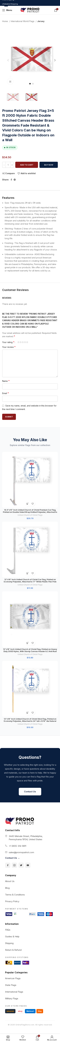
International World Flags (23, 21)
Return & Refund (13, 950)
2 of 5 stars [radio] (21, 342)
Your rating (8, 342)
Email (5, 393)
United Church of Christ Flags (30, 515)
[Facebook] (7, 865)
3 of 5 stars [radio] (23, 342)
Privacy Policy (12, 901)
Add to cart (26, 165)
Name (6, 380)
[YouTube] (27, 865)
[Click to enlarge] (10, 81)
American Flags (13, 978)
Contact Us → (12, 857)
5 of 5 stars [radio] (27, 342)
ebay (20, 1011)
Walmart (30, 1011)
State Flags (10, 985)
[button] (27, 503)
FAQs (7, 929)
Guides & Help (12, 936)
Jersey (40, 21)
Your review (9, 346)
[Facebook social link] (11, 180)
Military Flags (11, 998)
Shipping (9, 943)
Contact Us (30, 791)
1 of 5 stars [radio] (18, 342)
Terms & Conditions (15, 894)
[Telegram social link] (15, 180)
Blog (7, 888)
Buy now (48, 165)
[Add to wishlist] (32, 503)
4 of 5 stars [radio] (25, 342)
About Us (9, 881)
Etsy (40, 1011)
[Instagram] (14, 865)
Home (5, 21)
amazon (10, 1011)
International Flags (14, 991)
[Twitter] (21, 865)
